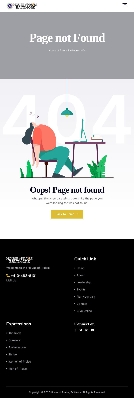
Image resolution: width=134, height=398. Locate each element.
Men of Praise (18, 368)
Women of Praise (20, 361)
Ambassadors (18, 347)
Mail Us (11, 280)
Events (81, 289)
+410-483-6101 (23, 276)
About (81, 275)
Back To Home (65, 214)
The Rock (15, 333)
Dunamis (14, 340)
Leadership (84, 282)
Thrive (13, 354)
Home (80, 268)
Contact (82, 303)
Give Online (84, 311)
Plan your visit (86, 296)
